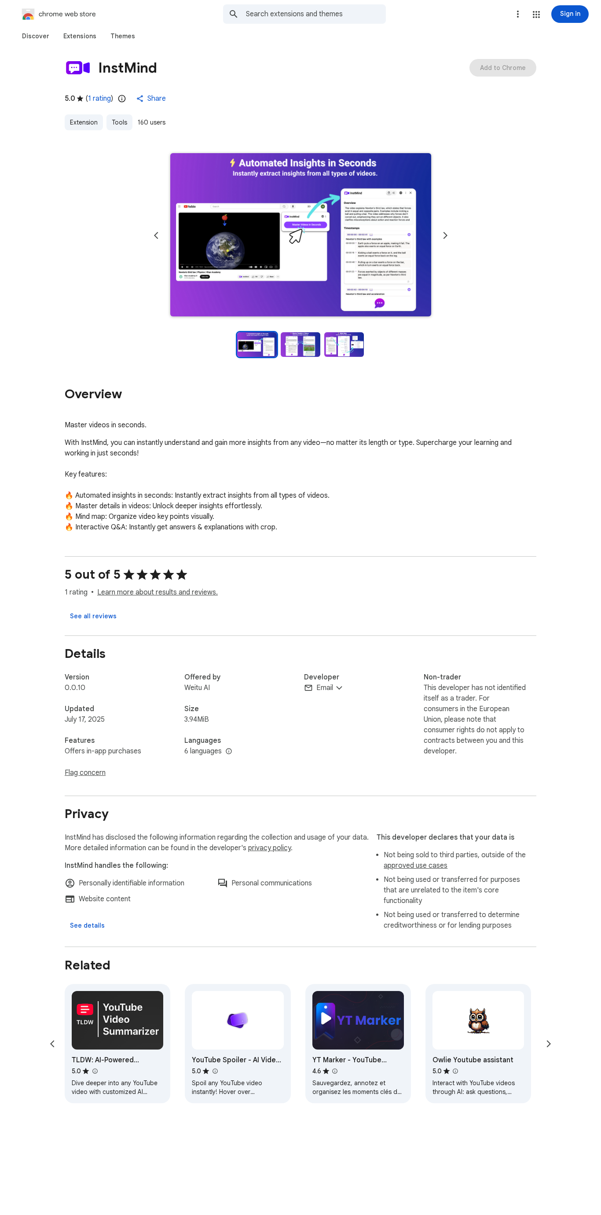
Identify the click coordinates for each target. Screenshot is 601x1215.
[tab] (35, 36)
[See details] (87, 925)
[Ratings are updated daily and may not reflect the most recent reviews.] (122, 98)
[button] (536, 14)
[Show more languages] (229, 751)
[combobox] (316, 14)
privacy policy (269, 848)
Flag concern (85, 772)
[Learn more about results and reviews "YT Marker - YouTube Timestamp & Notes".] (334, 1071)
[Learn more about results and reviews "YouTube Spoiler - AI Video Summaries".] (214, 1071)
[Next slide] (445, 235)
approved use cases (415, 865)
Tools (119, 122)
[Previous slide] (156, 235)
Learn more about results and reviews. (157, 592)
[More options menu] (518, 14)
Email (324, 687)
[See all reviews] (93, 616)
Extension (84, 122)
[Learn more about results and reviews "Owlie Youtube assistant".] (455, 1071)
